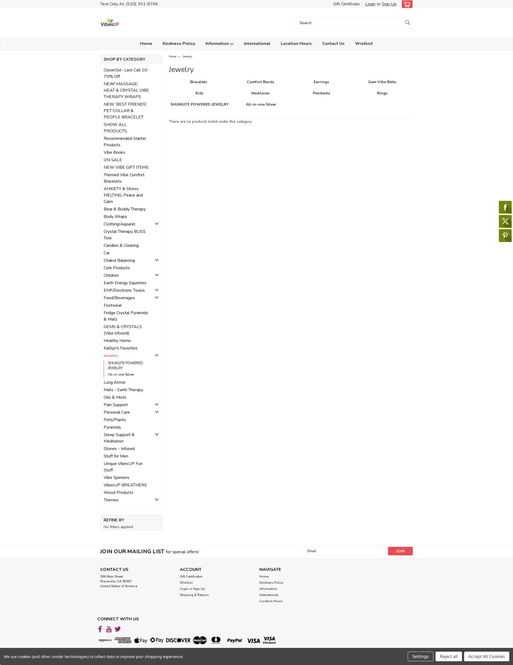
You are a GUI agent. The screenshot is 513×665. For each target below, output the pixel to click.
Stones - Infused (119, 449)
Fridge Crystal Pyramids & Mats (126, 316)
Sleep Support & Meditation (119, 438)
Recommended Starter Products (125, 142)
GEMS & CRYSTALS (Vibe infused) (123, 330)
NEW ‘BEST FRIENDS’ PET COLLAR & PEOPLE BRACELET (125, 110)
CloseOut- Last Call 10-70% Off (126, 73)
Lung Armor (115, 382)
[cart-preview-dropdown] (406, 4)
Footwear (113, 305)
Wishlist (364, 44)
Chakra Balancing (119, 260)
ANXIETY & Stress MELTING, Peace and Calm (123, 195)
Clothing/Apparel (119, 224)
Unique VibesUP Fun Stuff (123, 467)
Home (146, 44)
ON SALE (113, 160)
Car (107, 253)
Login (370, 4)
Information (217, 44)
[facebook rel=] (100, 629)
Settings (420, 656)
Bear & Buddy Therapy (125, 209)
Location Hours (296, 44)
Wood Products (118, 492)
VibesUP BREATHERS (125, 485)
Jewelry (111, 356)
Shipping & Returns (194, 595)
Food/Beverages (119, 298)
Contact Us (333, 44)
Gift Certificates (191, 576)
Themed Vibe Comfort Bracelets (124, 178)
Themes (111, 500)
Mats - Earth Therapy (123, 390)
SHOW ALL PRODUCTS (115, 128)
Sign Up (389, 4)
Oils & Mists (115, 397)
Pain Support (116, 405)
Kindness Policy (179, 44)
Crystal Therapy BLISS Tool (125, 235)
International (257, 44)
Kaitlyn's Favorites (121, 348)
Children (111, 275)
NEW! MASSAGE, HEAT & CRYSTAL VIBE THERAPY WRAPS (126, 90)
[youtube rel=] (109, 629)
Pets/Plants (115, 420)
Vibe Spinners (116, 478)
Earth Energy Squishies (125, 283)
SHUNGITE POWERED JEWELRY (125, 366)
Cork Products (117, 268)
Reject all (449, 656)
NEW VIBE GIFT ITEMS (126, 167)
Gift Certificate (346, 4)
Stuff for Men (116, 456)
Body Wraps (115, 217)
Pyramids (112, 427)
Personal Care (117, 412)
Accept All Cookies (486, 656)
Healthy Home (117, 341)
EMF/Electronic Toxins (124, 290)
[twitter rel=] (117, 629)
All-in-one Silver (121, 374)
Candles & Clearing (121, 245)
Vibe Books (114, 152)
